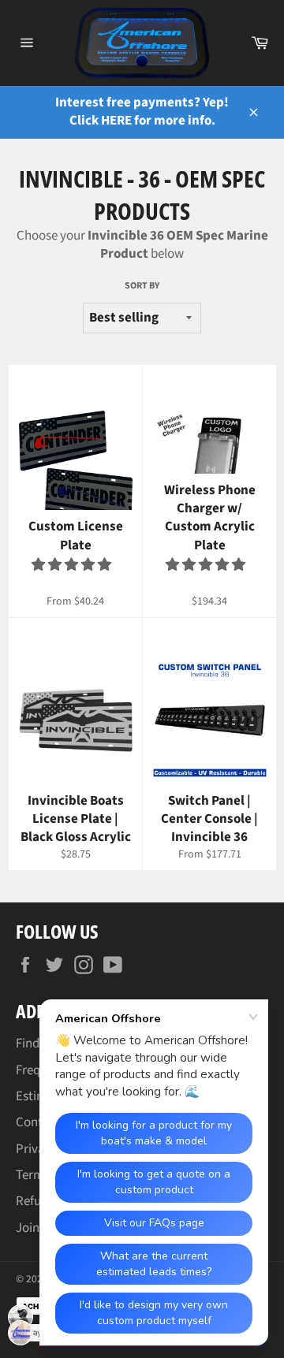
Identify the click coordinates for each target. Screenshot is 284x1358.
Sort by (142, 286)
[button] (73, 565)
